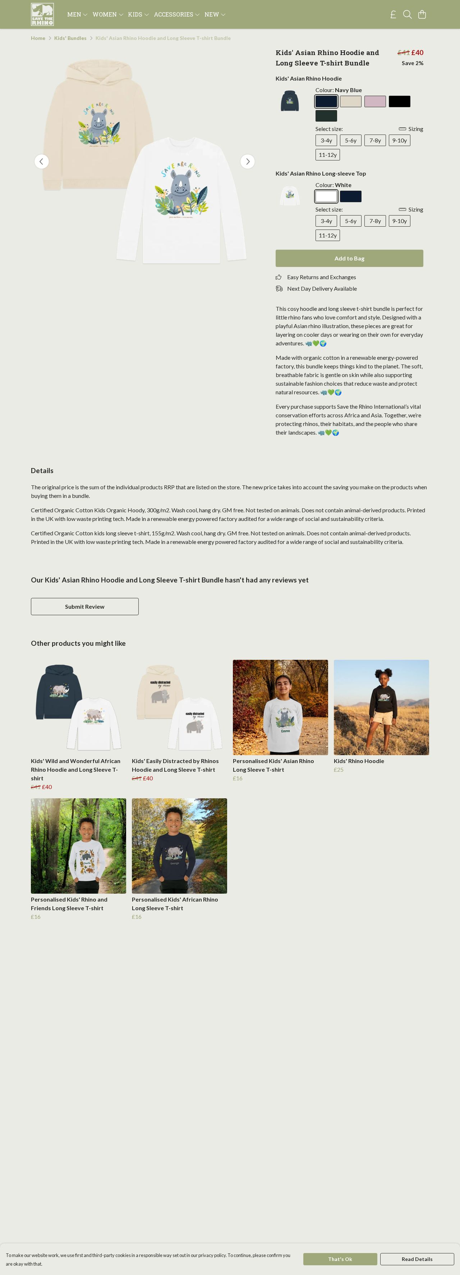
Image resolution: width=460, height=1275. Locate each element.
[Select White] (326, 196)
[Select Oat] (351, 101)
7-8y (375, 140)
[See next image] (247, 161)
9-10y (399, 140)
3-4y (326, 140)
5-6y (350, 140)
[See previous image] (41, 161)
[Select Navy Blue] (326, 101)
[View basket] (422, 14)
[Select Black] (399, 101)
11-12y (328, 154)
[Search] (407, 14)
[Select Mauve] (375, 101)
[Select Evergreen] (326, 116)
